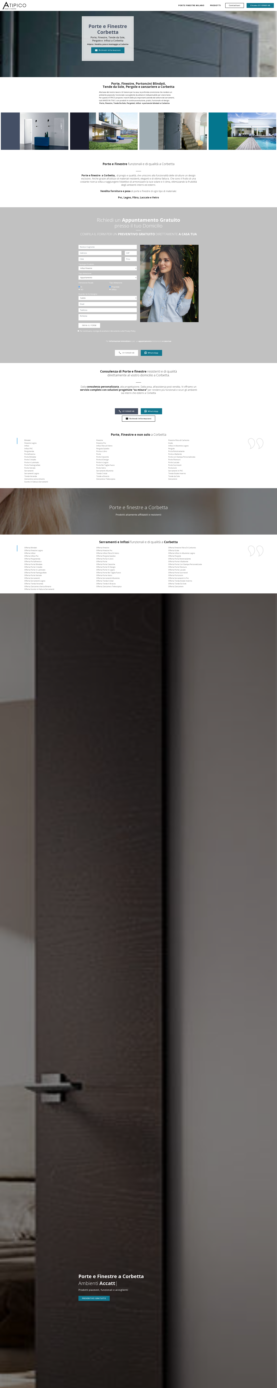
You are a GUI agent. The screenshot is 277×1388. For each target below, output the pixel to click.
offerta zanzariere (175, 586)
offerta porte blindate (33, 564)
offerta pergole (174, 556)
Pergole (171, 448)
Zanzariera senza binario (34, 479)
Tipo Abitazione (84, 273)
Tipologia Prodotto (86, 264)
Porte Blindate (30, 457)
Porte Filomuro (174, 459)
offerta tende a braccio (106, 583)
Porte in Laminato (31, 462)
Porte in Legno (102, 462)
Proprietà (115, 287)
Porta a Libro (101, 451)
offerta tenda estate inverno (180, 581)
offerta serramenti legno (34, 581)
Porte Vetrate (29, 468)
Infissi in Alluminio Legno (178, 446)
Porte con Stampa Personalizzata (181, 457)
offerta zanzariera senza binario (37, 586)
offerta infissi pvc (31, 556)
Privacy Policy (130, 331)
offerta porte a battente (178, 561)
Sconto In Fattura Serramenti (36, 482)
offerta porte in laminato (34, 570)
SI (81, 287)
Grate (170, 443)
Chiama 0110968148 (260, 5)
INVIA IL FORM (89, 325)
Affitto (114, 289)
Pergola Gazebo (103, 448)
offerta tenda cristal (104, 581)
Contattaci (234, 5)
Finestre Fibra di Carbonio (178, 440)
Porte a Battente (175, 454)
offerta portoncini (175, 575)
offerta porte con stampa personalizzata (185, 564)
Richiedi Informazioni (110, 50)
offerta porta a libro (104, 559)
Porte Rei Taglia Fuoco (105, 465)
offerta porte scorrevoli (178, 572)
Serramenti (28, 471)
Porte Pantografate (32, 465)
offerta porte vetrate (33, 575)
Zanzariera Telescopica (105, 479)
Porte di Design (102, 459)
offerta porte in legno (105, 570)
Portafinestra (29, 454)
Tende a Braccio (102, 476)
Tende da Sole (174, 476)
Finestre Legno (30, 443)
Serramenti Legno (31, 473)
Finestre (99, 440)
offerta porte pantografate (35, 572)
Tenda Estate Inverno (177, 473)
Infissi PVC (28, 448)
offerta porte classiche (105, 564)
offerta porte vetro (104, 575)
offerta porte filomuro (177, 567)
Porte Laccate (173, 462)
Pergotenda (29, 451)
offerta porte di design (105, 567)
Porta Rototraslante (176, 451)
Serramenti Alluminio (104, 471)
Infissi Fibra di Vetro (104, 446)
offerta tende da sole (177, 583)
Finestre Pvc (101, 443)
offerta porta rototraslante (179, 559)
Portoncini (172, 468)
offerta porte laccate (177, 570)
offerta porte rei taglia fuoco (108, 572)
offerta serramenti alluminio (108, 578)
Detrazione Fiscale (85, 283)
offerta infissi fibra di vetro (107, 553)
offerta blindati (30, 547)
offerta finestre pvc (104, 550)
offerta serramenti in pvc (178, 578)
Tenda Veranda (30, 476)
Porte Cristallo (30, 459)
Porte (98, 454)
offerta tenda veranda (33, 583)
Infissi (26, 446)
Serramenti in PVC (175, 471)
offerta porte (101, 561)
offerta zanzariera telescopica (108, 586)
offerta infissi (29, 553)
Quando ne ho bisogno (87, 294)
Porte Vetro (101, 468)
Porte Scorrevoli (174, 465)
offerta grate (173, 550)
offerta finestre (102, 547)
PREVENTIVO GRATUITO (94, 1298)
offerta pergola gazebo (106, 556)
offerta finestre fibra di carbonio (182, 547)
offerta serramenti (32, 578)
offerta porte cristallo (33, 567)
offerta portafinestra (32, 561)
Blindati (27, 440)
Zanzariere (172, 479)
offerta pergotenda (32, 559)
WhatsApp (153, 353)
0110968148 (128, 353)
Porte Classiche (102, 457)
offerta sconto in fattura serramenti (39, 589)
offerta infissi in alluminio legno (181, 553)
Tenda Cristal (101, 473)
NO (82, 289)
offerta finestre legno (33, 550)
